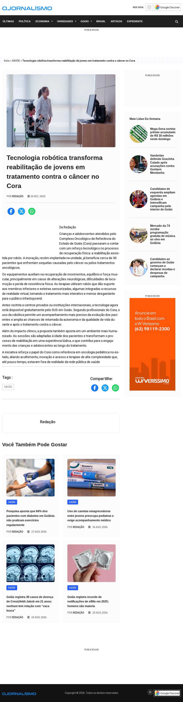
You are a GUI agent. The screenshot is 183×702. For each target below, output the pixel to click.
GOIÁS (85, 21)
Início (7, 60)
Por (14, 531)
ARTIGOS (116, 21)
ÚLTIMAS (8, 21)
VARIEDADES (65, 21)
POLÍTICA (25, 21)
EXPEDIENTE (135, 21)
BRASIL (101, 21)
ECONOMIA (42, 21)
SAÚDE (16, 60)
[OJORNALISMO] (27, 7)
